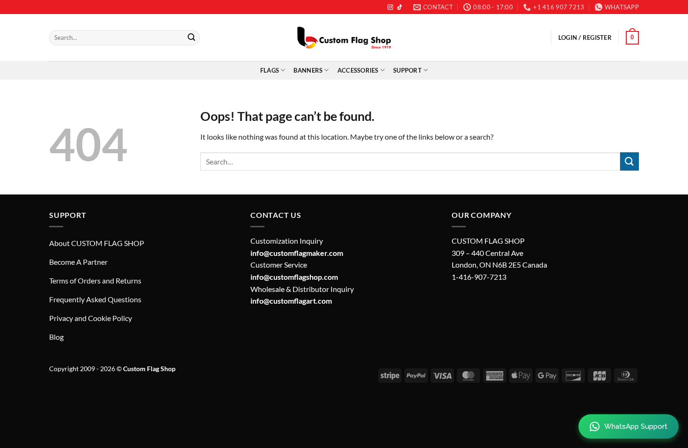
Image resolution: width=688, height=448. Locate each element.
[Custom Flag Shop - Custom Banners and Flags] (344, 37)
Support (407, 70)
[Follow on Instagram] (390, 7)
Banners (307, 70)
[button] (632, 38)
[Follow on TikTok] (400, 7)
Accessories (358, 70)
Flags (269, 70)
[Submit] (191, 38)
